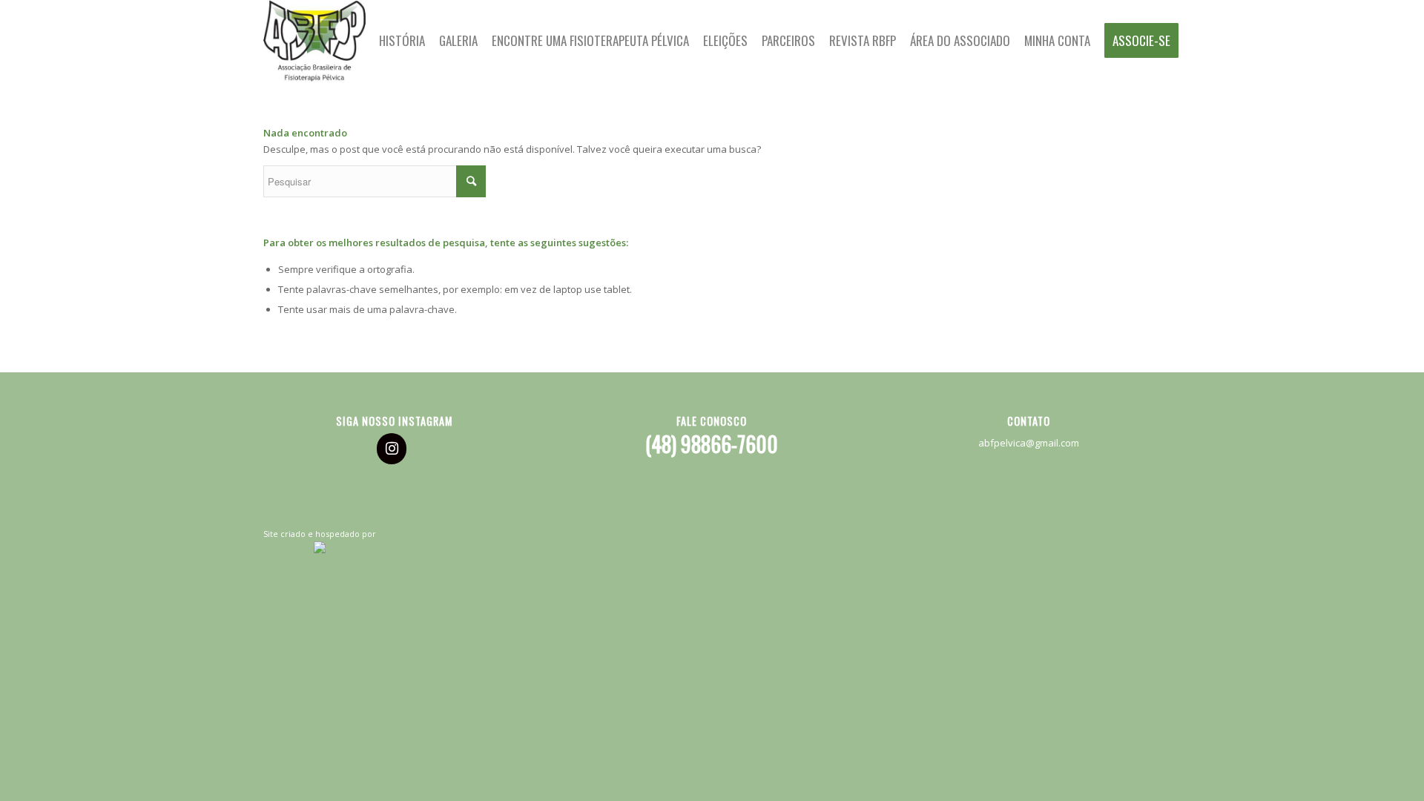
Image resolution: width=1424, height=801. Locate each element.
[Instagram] (391, 448)
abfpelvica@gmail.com (1028, 442)
